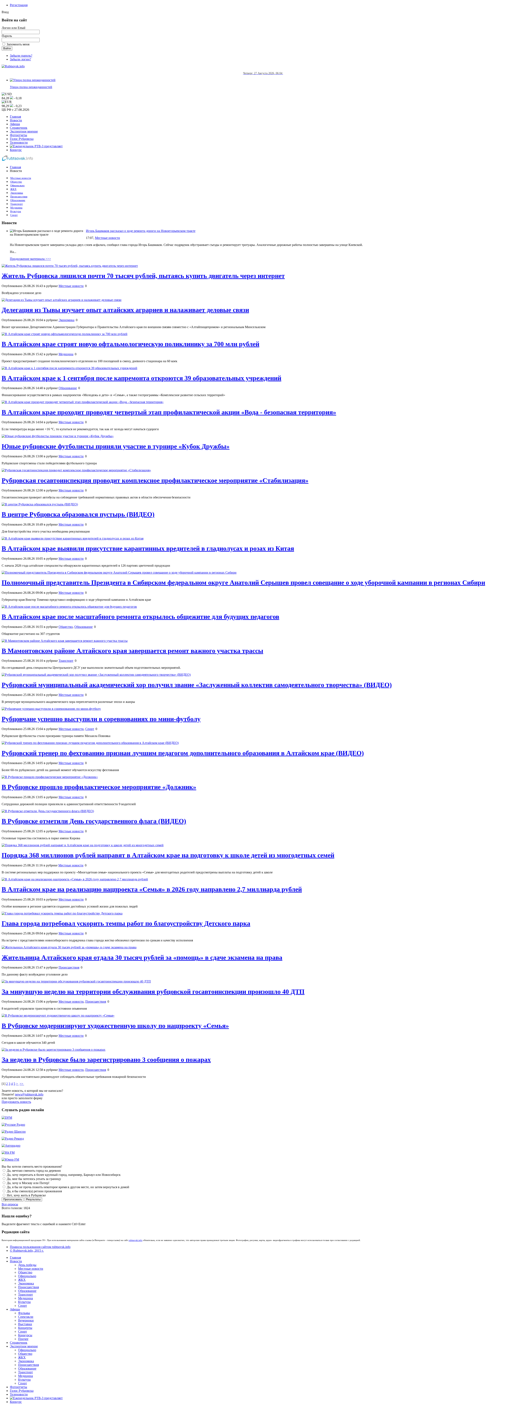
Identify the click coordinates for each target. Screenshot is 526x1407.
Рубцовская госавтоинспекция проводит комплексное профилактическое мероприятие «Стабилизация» (155, 480)
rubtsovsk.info (135, 1240)
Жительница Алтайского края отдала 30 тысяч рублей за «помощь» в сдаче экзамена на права (142, 957)
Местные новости (20, 178)
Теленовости (19, 142)
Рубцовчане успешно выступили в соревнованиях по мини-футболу (101, 719)
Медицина (16, 207)
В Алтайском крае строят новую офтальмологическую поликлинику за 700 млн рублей (130, 344)
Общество (16, 181)
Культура (15, 211)
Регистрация (19, 5)
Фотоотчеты (18, 135)
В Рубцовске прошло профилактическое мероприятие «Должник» (99, 787)
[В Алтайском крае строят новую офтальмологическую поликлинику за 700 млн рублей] (64, 334)
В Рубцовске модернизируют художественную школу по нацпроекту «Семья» (115, 1025)
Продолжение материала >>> (30, 259)
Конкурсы (25, 1335)
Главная (15, 116)
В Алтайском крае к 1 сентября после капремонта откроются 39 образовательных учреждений (141, 378)
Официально (17, 185)
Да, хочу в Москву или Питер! (27, 1183)
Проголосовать (12, 1199)
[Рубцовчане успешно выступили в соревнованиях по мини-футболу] (51, 708)
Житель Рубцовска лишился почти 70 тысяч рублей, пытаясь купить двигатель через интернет (143, 275)
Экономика (16, 192)
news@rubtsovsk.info (29, 1094)
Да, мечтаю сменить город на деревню (33, 1170)
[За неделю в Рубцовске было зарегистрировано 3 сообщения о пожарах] (53, 1049)
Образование (17, 200)
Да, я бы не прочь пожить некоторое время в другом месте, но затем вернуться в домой (67, 1187)
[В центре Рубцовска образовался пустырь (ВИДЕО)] (40, 504)
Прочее (23, 1339)
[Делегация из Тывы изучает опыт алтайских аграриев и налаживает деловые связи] (61, 300)
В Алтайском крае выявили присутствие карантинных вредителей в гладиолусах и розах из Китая (148, 548)
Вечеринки (26, 1320)
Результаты (33, 1199)
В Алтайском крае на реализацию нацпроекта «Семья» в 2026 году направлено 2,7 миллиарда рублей (152, 889)
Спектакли (25, 1316)
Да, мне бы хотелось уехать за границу (33, 1179)
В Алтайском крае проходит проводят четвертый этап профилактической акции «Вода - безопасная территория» (169, 412)
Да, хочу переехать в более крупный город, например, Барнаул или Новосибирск (63, 1174)
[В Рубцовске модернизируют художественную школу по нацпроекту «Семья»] (58, 1015)
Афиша (15, 124)
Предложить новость (16, 1102)
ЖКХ (13, 189)
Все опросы (10, 1204)
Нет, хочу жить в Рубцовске (26, 1195)
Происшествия (18, 196)
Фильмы (24, 1313)
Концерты (25, 1328)
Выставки (25, 1324)
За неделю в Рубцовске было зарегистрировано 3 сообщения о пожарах (106, 1059)
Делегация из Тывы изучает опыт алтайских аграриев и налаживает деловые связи (125, 310)
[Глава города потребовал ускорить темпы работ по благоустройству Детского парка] (62, 913)
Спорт (14, 215)
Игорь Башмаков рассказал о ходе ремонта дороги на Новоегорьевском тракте (140, 231)
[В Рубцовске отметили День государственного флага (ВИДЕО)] (48, 811)
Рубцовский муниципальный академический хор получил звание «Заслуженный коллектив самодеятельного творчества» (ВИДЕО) (197, 685)
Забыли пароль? (21, 55)
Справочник (18, 127)
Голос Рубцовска (21, 139)
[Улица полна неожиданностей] (32, 80)
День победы (27, 1265)
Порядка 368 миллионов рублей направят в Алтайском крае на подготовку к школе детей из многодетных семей (168, 855)
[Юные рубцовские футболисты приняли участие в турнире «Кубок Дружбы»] (58, 436)
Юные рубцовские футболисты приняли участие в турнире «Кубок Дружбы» (116, 446)
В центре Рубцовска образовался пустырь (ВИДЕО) (78, 514)
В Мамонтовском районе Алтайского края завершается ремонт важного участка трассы (132, 650)
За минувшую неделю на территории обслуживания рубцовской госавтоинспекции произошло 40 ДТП (153, 991)
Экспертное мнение (24, 131)
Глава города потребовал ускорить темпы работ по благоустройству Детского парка (126, 923)
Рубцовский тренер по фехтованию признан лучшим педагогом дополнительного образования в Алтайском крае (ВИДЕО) (183, 753)
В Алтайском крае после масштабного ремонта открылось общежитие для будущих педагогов (140, 616)
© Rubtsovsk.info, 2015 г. (27, 1250)
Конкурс (16, 150)
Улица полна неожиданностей (31, 87)
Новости (16, 120)
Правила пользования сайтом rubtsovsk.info (40, 1247)
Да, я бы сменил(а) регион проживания (34, 1191)
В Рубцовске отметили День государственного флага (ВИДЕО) (94, 821)
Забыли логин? (20, 59)
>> (22, 1083)
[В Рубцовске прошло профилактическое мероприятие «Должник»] (50, 777)
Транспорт (16, 204)
